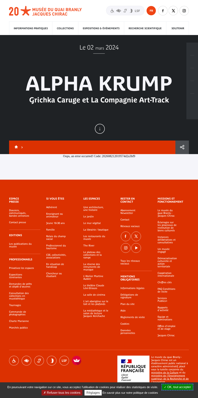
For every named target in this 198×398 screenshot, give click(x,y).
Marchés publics (18, 327)
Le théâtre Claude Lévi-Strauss (93, 287)
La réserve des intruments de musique (91, 267)
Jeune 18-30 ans (55, 223)
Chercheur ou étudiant (54, 275)
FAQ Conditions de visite (166, 290)
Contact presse (17, 222)
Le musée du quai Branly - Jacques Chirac (166, 213)
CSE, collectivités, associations (56, 256)
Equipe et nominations (165, 318)
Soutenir (178, 28)
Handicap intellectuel (51, 360)
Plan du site (127, 304)
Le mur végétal (92, 223)
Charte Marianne (19, 321)
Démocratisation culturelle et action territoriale (167, 262)
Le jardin (88, 216)
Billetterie (192, 49)
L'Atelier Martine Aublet (93, 277)
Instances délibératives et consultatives (167, 240)
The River (88, 245)
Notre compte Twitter (173, 10)
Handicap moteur (14, 360)
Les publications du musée (20, 245)
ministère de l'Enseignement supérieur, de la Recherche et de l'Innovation (170, 378)
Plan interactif (192, 100)
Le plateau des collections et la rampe (92, 255)
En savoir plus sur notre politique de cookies (130, 392)
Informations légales (132, 288)
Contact (124, 219)
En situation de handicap (55, 265)
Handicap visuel (26, 360)
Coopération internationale (166, 274)
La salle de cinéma (94, 294)
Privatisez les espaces (21, 268)
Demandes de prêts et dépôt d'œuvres (20, 285)
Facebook (125, 236)
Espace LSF (64, 360)
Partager (182, 147)
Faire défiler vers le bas (100, 129)
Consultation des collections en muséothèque (19, 296)
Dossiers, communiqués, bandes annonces (19, 213)
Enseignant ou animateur (54, 215)
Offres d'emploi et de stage (166, 327)
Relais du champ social (56, 237)
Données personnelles (127, 332)
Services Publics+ (162, 299)
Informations (192, 61)
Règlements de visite (132, 317)
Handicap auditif (39, 360)
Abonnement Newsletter (127, 211)
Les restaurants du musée (94, 237)
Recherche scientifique (145, 28)
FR (151, 10)
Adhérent (51, 207)
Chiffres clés (165, 282)
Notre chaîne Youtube (136, 248)
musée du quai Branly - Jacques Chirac (45, 11)
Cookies (124, 324)
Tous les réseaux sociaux (130, 262)
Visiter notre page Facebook (163, 10)
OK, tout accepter (178, 387)
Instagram (184, 10)
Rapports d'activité (163, 309)
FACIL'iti (77, 360)
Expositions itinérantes (15, 276)
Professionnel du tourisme (56, 247)
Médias (192, 87)
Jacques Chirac (166, 335)
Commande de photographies (17, 313)
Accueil (15, 147)
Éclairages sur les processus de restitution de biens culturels (167, 226)
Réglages (93, 392)
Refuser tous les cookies (63, 392)
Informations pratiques (31, 28)
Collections (65, 28)
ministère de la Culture (164, 372)
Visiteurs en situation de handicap (125, 10)
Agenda (192, 74)
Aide (123, 310)
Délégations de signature (129, 296)
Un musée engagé (164, 250)
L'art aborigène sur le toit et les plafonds (95, 302)
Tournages (15, 305)
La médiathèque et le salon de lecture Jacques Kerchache (95, 313)
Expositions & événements (101, 28)
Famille (50, 229)
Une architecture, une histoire (93, 208)
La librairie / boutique (95, 229)
